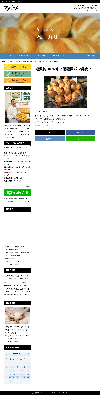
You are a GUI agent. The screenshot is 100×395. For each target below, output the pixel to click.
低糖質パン (75, 56)
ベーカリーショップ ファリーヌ (51, 393)
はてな (50, 139)
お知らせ (31, 61)
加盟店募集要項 (12, 342)
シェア (81, 133)
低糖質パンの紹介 (41, 126)
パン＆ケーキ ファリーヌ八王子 (15, 61)
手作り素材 (42, 56)
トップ (8, 56)
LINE (81, 139)
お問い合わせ (91, 56)
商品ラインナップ (25, 56)
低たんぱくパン (58, 56)
